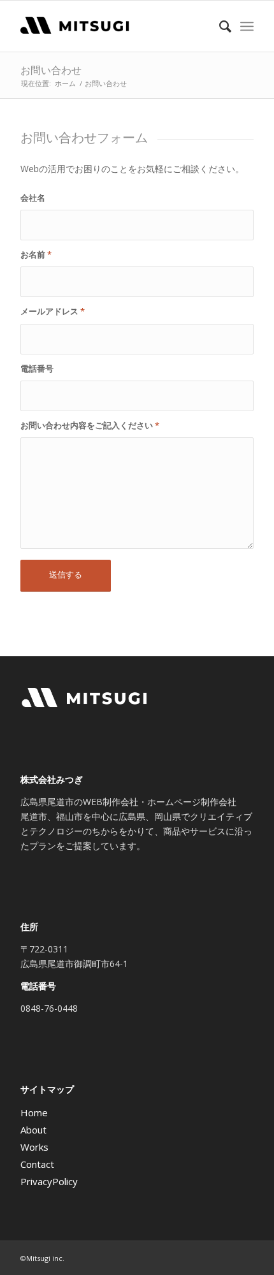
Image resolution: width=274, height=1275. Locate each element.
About (33, 1129)
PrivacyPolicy (49, 1181)
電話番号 (37, 368)
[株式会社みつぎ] (113, 26)
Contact (37, 1164)
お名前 (36, 254)
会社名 (32, 197)
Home (34, 1112)
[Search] (218, 26)
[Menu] (247, 26)
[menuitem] (218, 26)
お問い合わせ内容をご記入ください (89, 425)
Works (34, 1146)
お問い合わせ (51, 70)
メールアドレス (52, 311)
